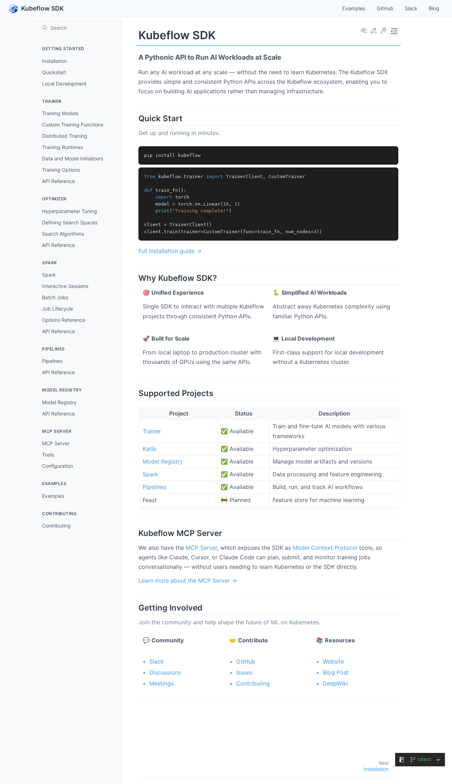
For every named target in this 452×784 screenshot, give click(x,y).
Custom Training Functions (72, 125)
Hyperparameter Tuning (69, 211)
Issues (244, 672)
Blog (434, 8)
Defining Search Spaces (69, 222)
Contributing (56, 526)
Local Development (64, 84)
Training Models (60, 113)
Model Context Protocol (325, 547)
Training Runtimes (62, 147)
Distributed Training (64, 136)
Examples (353, 8)
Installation (54, 61)
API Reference (58, 181)
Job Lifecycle (57, 309)
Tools (48, 455)
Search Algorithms (63, 234)
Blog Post (336, 672)
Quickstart (54, 72)
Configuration (57, 466)
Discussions (165, 672)
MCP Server (56, 443)
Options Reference (63, 320)
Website (333, 661)
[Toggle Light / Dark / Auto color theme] (383, 31)
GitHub (385, 8)
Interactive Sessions (65, 286)
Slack (411, 8)
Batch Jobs (55, 297)
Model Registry (59, 402)
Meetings (161, 683)
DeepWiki (335, 683)
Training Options (61, 170)
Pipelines (52, 361)
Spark (49, 275)
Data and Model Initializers (72, 158)
